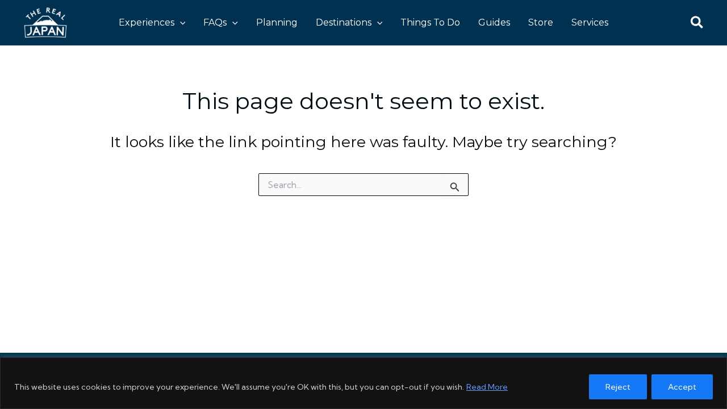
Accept (682, 387)
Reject (617, 387)
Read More (487, 387)
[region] (363, 383)
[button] (180, 22)
